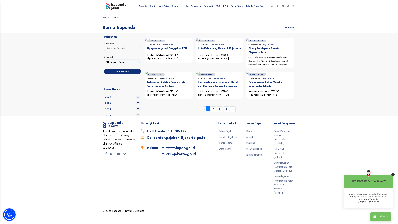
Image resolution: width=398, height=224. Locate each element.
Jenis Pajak (163, 6)
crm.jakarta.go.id (181, 153)
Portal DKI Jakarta (228, 137)
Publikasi (208, 6)
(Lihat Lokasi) (123, 135)
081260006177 (110, 147)
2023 (108, 115)
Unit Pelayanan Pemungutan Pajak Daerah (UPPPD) (283, 167)
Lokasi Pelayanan (192, 6)
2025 (108, 103)
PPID (225, 6)
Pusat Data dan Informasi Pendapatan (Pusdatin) (282, 137)
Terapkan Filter (122, 71)
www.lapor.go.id (180, 147)
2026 (108, 96)
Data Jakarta (225, 149)
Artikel (249, 137)
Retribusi (176, 6)
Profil (152, 6)
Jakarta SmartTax (254, 6)
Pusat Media (237, 6)
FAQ (218, 6)
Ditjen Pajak (225, 131)
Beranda (143, 6)
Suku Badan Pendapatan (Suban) (280, 153)
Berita (249, 131)
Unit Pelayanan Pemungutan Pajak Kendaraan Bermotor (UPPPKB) (283, 184)
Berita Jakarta (226, 143)
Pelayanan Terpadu (167, 45)
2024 (108, 109)
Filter (291, 27)
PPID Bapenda (254, 149)
